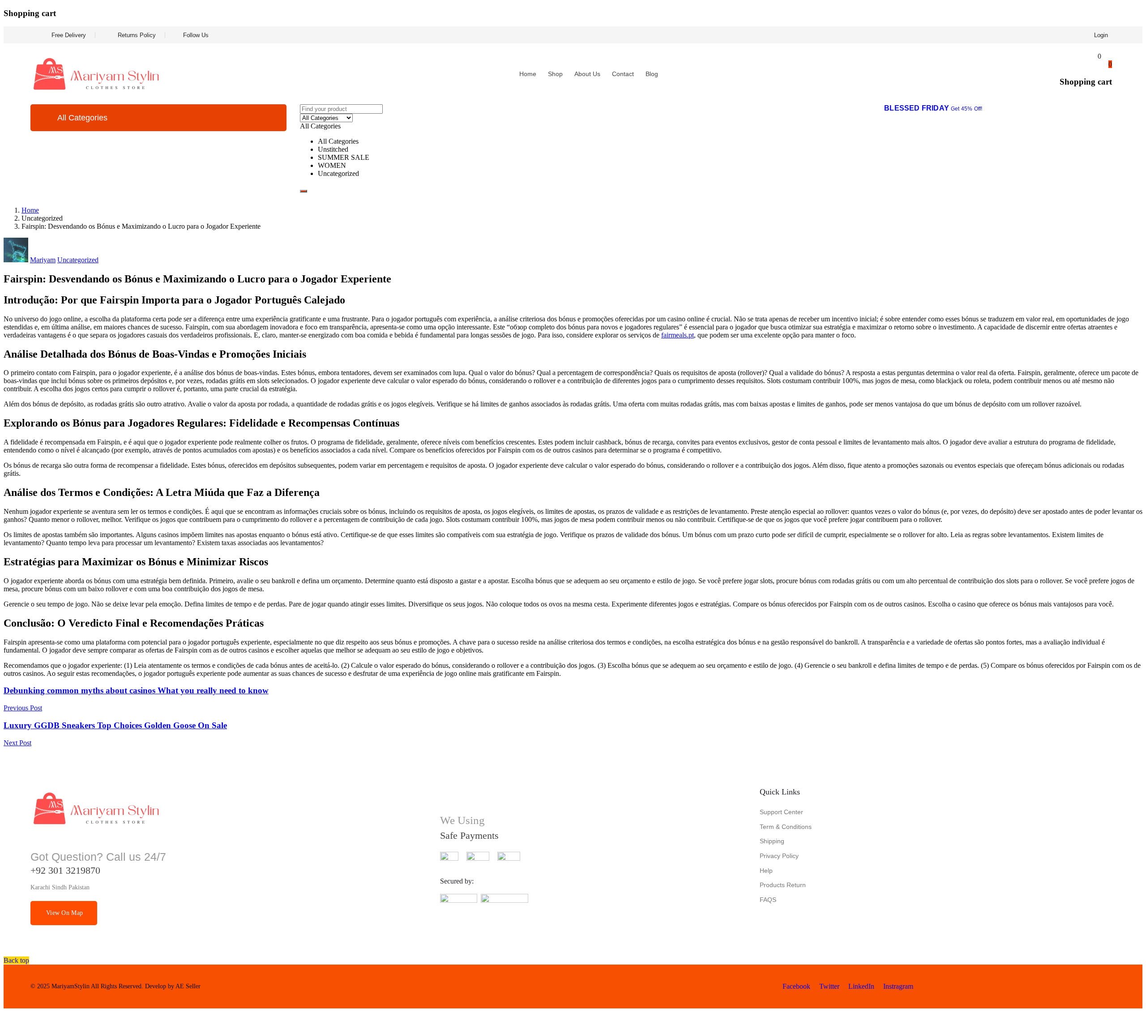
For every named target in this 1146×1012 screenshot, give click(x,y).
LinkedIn (860, 986)
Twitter (828, 986)
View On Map (64, 913)
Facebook (795, 986)
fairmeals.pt (677, 335)
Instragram (897, 986)
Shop (555, 73)
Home (527, 73)
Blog (652, 73)
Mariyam (43, 260)
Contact (623, 73)
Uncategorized (77, 260)
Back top (16, 960)
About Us (587, 73)
